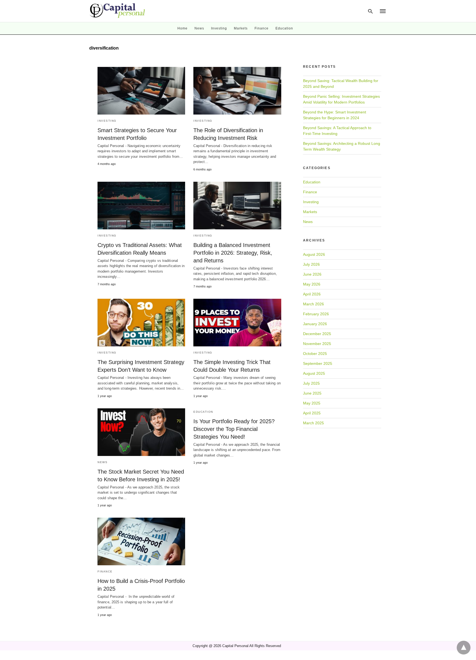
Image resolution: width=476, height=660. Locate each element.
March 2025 (313, 423)
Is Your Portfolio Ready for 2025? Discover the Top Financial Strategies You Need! (234, 429)
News (199, 28)
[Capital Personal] (117, 10)
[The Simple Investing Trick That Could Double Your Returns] (237, 322)
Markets (241, 28)
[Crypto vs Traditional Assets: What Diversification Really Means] (141, 205)
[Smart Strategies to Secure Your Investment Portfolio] (141, 91)
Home (182, 28)
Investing (219, 28)
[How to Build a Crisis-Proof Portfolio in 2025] (141, 541)
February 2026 (316, 314)
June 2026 (312, 274)
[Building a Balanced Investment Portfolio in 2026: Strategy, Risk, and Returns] (237, 205)
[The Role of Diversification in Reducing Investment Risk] (237, 91)
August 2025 (314, 373)
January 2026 (315, 324)
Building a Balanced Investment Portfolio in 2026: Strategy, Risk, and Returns (232, 253)
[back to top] (463, 647)
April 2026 (312, 294)
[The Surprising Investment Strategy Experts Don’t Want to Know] (141, 322)
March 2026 (313, 304)
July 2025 (311, 383)
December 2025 (317, 334)
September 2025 (317, 363)
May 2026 (311, 284)
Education (284, 28)
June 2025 (312, 393)
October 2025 (315, 353)
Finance (262, 28)
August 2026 (314, 254)
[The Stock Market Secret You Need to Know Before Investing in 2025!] (141, 432)
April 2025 (312, 413)
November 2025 (317, 343)
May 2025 (311, 403)
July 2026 (311, 264)
